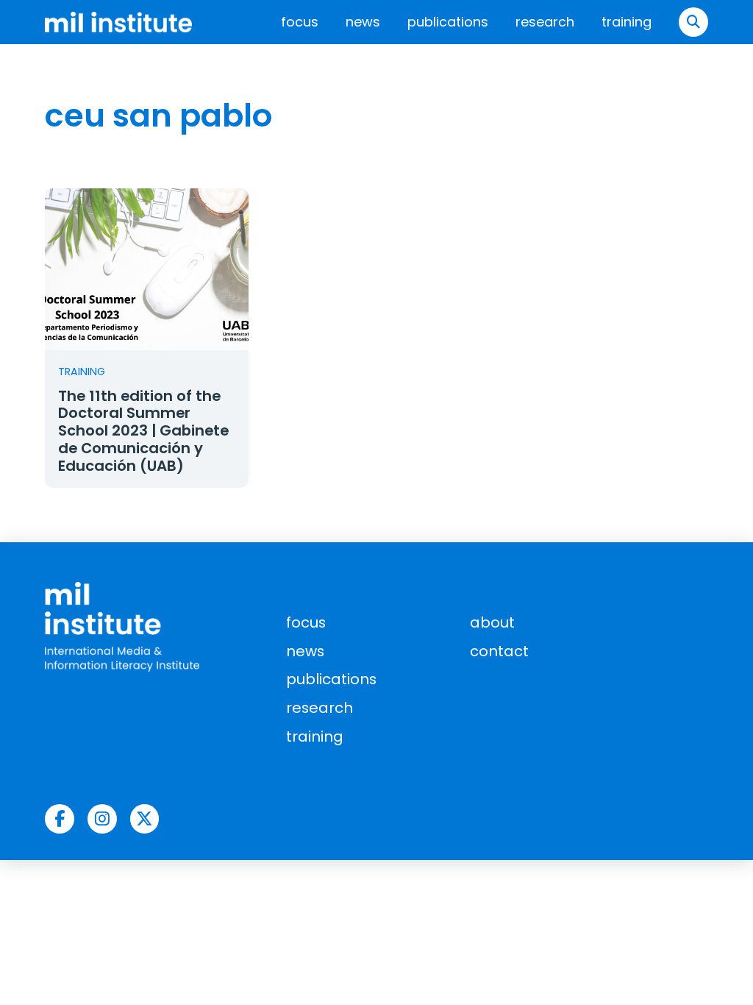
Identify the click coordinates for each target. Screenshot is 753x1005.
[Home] (118, 22)
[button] (693, 22)
